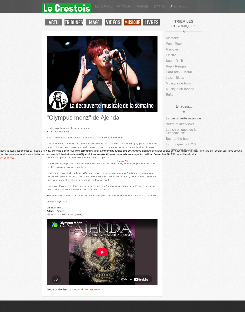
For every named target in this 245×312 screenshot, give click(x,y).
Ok (1, 157)
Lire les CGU (123, 161)
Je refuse (9, 157)
